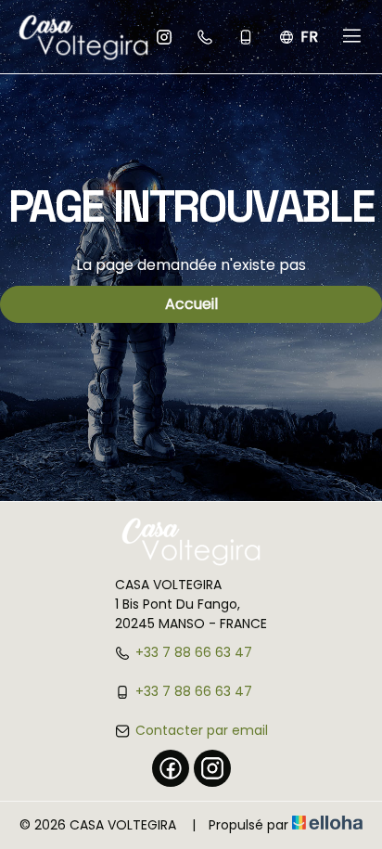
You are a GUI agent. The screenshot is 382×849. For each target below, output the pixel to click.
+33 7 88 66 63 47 (193, 652)
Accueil (191, 304)
